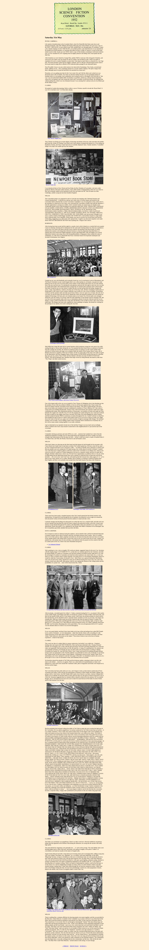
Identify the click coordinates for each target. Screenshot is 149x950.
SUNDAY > (83, 946)
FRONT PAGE (74, 946)
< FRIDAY (65, 946)
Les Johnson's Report (54, 544)
